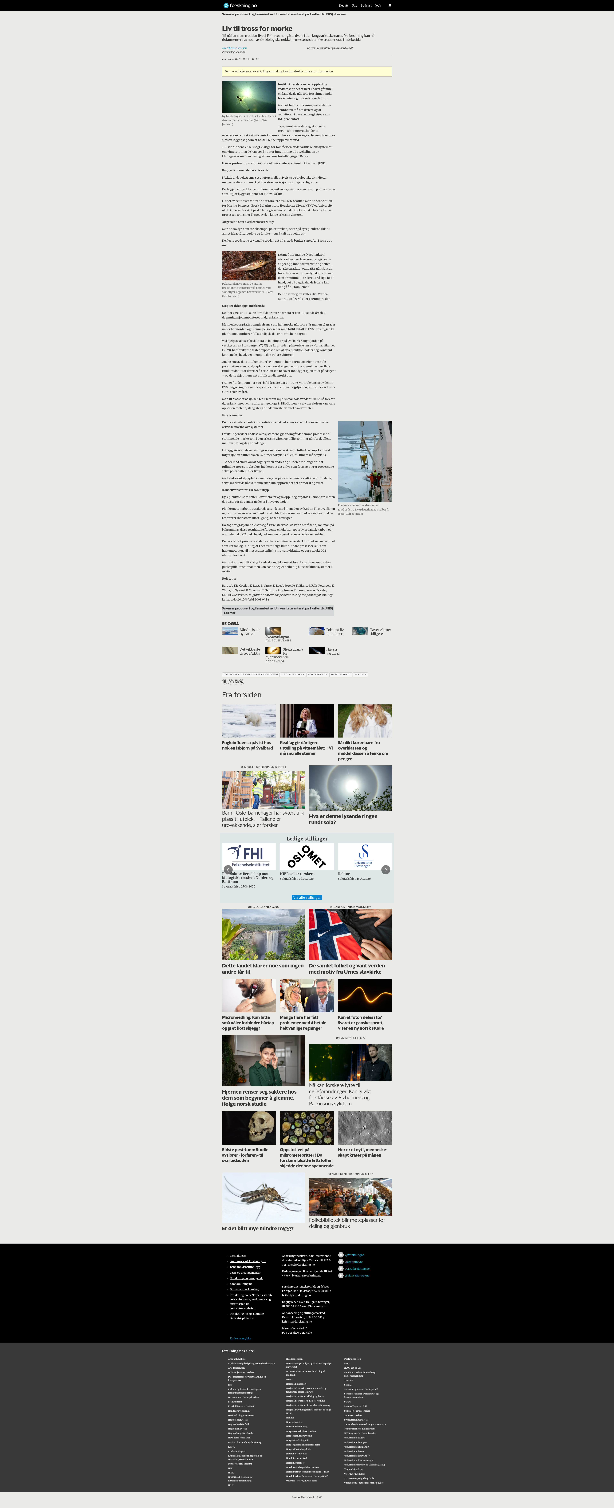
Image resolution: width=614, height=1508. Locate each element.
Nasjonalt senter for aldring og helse (305, 1396)
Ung (354, 5)
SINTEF (348, 1384)
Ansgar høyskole (237, 1359)
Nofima (290, 1417)
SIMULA (348, 1380)
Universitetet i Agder (354, 1437)
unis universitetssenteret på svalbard (251, 674)
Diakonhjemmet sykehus (241, 1372)
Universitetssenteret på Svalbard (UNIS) (364, 1464)
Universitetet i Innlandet (356, 1446)
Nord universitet (294, 1422)
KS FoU (231, 1446)
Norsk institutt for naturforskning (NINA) (307, 1471)
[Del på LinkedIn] (236, 681)
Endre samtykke (240, 1338)
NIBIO (231, 1472)
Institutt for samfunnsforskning (244, 1442)
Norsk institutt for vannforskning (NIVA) (307, 1476)
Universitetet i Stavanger (357, 1455)
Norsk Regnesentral (296, 1458)
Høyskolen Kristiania (239, 1437)
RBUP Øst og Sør (352, 1368)
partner (360, 674)
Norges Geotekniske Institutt (301, 1431)
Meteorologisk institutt (240, 1463)
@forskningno (354, 1255)
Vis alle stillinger (307, 897)
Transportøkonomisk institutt (359, 1428)
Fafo (230, 1384)
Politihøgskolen (352, 1359)
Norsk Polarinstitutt (296, 1453)
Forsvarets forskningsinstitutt (243, 1397)
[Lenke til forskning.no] (277, 4)
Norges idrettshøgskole (298, 1449)
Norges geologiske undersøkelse (303, 1444)
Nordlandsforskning (296, 1426)
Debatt (343, 5)
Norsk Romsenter (295, 1462)
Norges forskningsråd (297, 1440)
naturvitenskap (293, 674)
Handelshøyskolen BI (239, 1411)
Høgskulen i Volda (237, 1428)
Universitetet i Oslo (354, 1451)
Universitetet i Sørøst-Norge (358, 1460)
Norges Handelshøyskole (299, 1435)
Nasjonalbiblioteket (296, 1383)
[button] (228, 869)
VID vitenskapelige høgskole (359, 1478)
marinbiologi (317, 674)
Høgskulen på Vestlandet (241, 1433)
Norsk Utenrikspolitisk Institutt (302, 1467)
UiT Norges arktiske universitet (360, 1433)
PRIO (347, 1363)
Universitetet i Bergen (355, 1442)
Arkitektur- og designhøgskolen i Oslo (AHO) (251, 1363)
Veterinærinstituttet (354, 1474)
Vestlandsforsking (353, 1469)
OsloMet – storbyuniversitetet (301, 1480)
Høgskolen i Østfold (238, 1424)
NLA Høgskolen (294, 1359)
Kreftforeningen (236, 1451)
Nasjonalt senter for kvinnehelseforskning (308, 1405)
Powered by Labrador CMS (307, 1497)
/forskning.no (354, 1261)
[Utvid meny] (390, 5)
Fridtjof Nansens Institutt (241, 1406)
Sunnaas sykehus (353, 1415)
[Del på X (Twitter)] (230, 681)
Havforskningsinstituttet (241, 1415)
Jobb (378, 5)
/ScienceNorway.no (357, 1275)
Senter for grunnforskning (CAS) (361, 1389)
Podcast (366, 5)
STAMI (347, 1401)
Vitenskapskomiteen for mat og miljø (363, 1482)
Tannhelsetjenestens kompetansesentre (365, 1424)
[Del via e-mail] (241, 681)
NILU (230, 1485)
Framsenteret (235, 1401)
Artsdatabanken (236, 1368)
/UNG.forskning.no (357, 1268)
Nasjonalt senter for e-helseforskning (305, 1400)
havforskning (341, 674)
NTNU (289, 1379)
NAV (230, 1468)
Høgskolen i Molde (238, 1419)
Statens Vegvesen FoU (355, 1406)
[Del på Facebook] (224, 681)
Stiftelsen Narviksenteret (357, 1411)
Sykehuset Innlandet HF (356, 1419)
